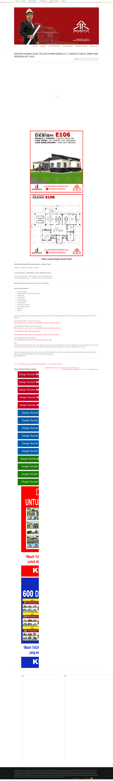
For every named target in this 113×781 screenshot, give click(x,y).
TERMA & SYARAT (53, 1)
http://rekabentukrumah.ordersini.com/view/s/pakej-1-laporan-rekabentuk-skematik (37, 323)
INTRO (17, 1)
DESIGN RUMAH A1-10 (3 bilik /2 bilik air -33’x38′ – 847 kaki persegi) (61, 367)
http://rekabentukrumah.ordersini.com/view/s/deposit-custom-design (33, 340)
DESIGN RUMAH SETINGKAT (39, 364)
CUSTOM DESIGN (32, 1)
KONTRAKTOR (43, 1)
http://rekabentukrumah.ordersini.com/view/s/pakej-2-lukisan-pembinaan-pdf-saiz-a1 (37, 328)
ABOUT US (63, 1)
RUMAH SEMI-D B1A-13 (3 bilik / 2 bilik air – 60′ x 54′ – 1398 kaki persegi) (80, 369)
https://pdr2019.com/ (20, 355)
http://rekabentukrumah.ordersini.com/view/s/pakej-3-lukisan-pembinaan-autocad (36, 334)
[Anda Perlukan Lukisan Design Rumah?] (56, 7)
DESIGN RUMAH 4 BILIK (25, 364)
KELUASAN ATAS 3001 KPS (55, 364)
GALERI (23, 1)
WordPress (81, 778)
